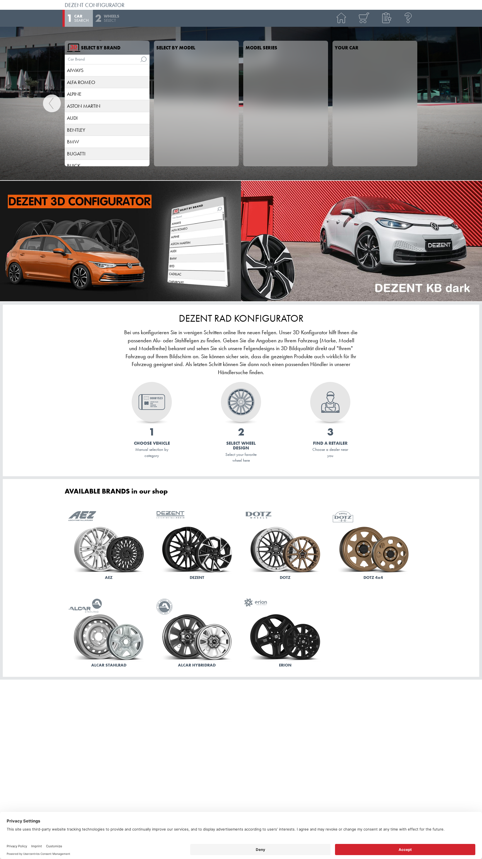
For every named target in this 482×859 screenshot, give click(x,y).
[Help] (408, 18)
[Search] (143, 59)
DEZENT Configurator (94, 5)
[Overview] (364, 18)
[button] (386, 18)
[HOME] (341, 18)
